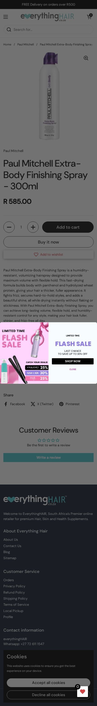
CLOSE (72, 369)
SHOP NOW (73, 361)
